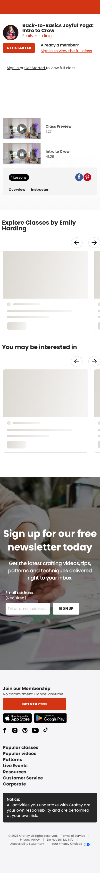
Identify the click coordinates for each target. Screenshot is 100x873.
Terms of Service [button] (73, 836)
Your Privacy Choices (66, 844)
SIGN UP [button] (66, 608)
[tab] (50, 129)
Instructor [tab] (40, 189)
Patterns (12, 760)
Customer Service (23, 778)
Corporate (14, 784)
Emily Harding (37, 36)
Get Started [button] (34, 704)
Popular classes (20, 748)
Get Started (35, 68)
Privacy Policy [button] (30, 840)
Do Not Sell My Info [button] (60, 840)
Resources (14, 772)
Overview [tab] (17, 189)
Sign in (13, 68)
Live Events (15, 766)
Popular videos (19, 754)
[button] (66, 48)
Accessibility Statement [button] (27, 844)
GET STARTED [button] (19, 47)
